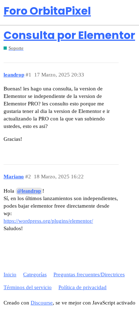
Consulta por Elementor (69, 35)
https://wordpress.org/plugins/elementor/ (48, 221)
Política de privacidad (82, 287)
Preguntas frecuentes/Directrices (89, 274)
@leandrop (29, 191)
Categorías (35, 274)
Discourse (42, 303)
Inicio (10, 274)
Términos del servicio (28, 287)
